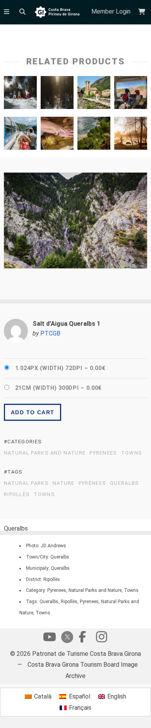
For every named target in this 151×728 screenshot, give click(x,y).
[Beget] (93, 94)
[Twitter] (65, 638)
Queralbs (124, 483)
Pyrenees (103, 453)
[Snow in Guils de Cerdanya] (57, 94)
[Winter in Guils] (20, 94)
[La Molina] (130, 94)
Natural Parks (26, 483)
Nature (64, 483)
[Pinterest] (101, 639)
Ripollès (17, 494)
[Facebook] (82, 639)
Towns (131, 453)
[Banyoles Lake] (130, 135)
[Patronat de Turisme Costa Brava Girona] (57, 12)
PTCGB (50, 333)
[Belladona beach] (93, 135)
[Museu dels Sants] (57, 135)
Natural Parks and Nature (45, 453)
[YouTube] (49, 639)
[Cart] (142, 12)
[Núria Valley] (20, 135)
